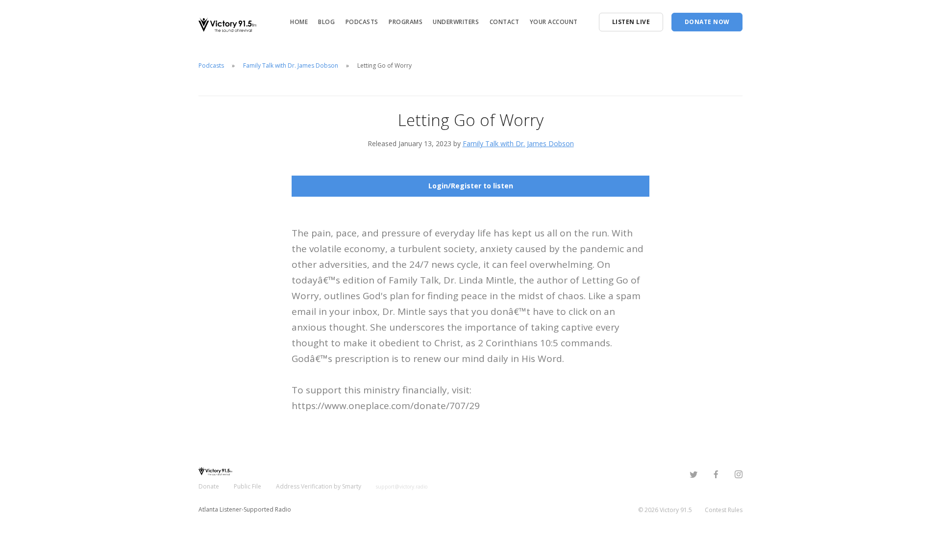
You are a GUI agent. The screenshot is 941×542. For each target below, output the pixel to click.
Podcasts (362, 22)
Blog (326, 22)
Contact (505, 22)
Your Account (554, 22)
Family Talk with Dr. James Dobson (290, 65)
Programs (405, 22)
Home (299, 22)
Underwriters (456, 22)
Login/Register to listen (470, 185)
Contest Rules (724, 510)
